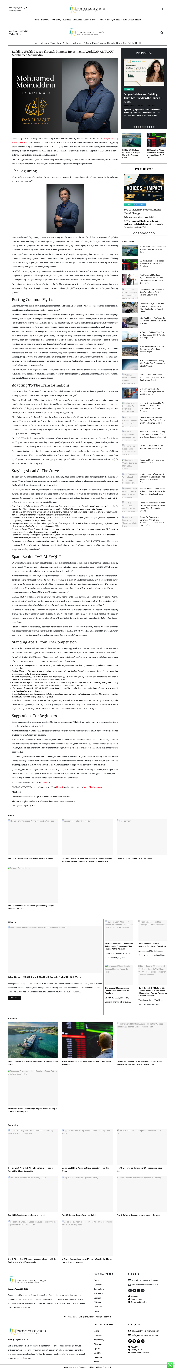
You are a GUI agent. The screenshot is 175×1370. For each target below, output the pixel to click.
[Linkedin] (130, 1290)
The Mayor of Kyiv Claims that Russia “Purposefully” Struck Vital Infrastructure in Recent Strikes (152, 307)
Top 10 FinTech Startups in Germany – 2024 (26, 1215)
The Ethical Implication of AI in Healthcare (134, 858)
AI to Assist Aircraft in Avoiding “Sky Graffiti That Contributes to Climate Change (152, 363)
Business (67, 20)
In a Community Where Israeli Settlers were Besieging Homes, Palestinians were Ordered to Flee (153, 478)
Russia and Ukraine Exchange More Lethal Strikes (152, 461)
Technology (55, 20)
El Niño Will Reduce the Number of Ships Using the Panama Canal (131, 154)
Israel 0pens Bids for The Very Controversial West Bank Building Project (152, 349)
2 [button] (136, 127)
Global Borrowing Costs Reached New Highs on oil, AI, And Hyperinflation (152, 391)
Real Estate (128, 20)
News (119, 20)
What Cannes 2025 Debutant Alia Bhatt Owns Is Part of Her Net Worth (44, 977)
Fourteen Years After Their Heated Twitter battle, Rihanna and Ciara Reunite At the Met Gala (119, 946)
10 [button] (154, 127)
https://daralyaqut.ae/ (93, 787)
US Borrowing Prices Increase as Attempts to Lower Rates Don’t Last (155, 154)
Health (138, 20)
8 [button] (149, 127)
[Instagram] (143, 1290)
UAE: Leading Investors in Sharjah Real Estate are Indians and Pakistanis (41, 796)
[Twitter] (134, 1290)
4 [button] (141, 127)
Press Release (99, 20)
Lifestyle (111, 20)
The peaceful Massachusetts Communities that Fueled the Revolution (117, 990)
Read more (14, 998)
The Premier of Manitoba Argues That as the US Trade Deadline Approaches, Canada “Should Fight (152, 279)
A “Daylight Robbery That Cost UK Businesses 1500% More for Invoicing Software (152, 335)
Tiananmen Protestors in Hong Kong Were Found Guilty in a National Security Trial (152, 292)
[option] (144, 93)
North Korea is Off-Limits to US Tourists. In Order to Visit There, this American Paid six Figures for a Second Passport (152, 992)
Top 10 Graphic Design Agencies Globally (79, 1215)
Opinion (87, 20)
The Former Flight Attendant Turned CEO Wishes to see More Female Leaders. (43, 801)
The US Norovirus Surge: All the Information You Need (30, 858)
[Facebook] (138, 1290)
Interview (45, 20)
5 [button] (143, 127)
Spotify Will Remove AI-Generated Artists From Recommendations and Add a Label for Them (152, 521)
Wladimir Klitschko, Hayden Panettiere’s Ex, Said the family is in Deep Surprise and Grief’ (152, 420)
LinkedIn (46, 782)
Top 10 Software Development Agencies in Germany (138, 1215)
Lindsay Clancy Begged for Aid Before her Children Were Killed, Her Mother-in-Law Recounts (152, 407)
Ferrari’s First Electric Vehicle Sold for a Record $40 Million (151, 447)
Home (36, 20)
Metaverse (77, 20)
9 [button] (151, 127)
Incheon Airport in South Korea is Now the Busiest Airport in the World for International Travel (152, 491)
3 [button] (138, 127)
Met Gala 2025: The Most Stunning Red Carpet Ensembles (152, 944)
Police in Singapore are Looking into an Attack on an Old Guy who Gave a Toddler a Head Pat (153, 434)
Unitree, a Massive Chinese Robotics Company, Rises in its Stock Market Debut (152, 377)
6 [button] (145, 127)
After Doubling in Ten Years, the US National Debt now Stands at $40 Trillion (153, 321)
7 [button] (147, 127)
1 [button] (134, 127)
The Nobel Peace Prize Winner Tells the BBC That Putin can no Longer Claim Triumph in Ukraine (152, 506)
